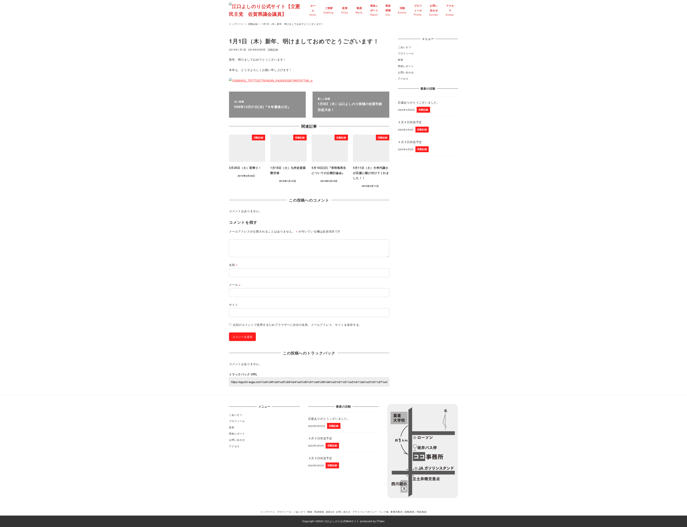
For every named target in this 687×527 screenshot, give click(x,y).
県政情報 (319, 511)
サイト (233, 305)
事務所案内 (396, 511)
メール (235, 285)
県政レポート (406, 66)
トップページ (267, 511)
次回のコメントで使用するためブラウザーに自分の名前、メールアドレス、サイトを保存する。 (297, 325)
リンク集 (384, 511)
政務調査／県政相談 (416, 511)
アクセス (403, 78)
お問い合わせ (406, 72)
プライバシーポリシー (364, 511)
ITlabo (381, 521)
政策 (400, 59)
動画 (310, 511)
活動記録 (273, 49)
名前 (233, 265)
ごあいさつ (404, 47)
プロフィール (406, 53)
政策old (330, 511)
